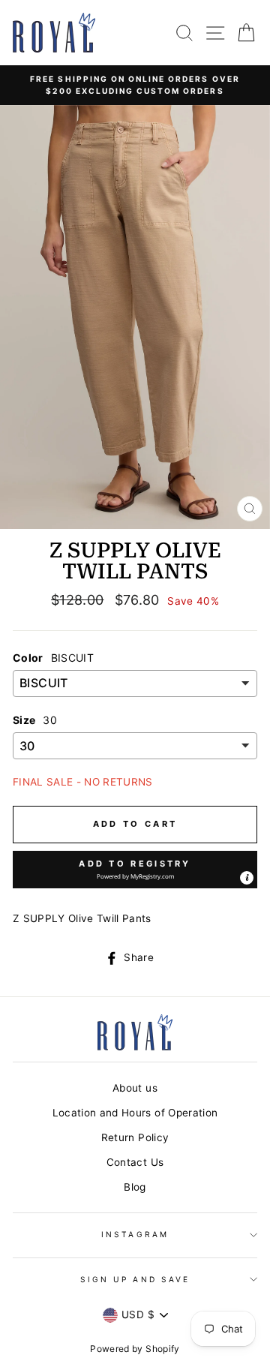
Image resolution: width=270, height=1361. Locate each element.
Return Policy (135, 1137)
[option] (135, 85)
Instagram (135, 1234)
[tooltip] (247, 878)
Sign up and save (135, 1279)
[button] (135, 869)
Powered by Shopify (134, 1348)
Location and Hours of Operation (135, 1113)
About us (135, 1088)
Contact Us (135, 1162)
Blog (135, 1187)
